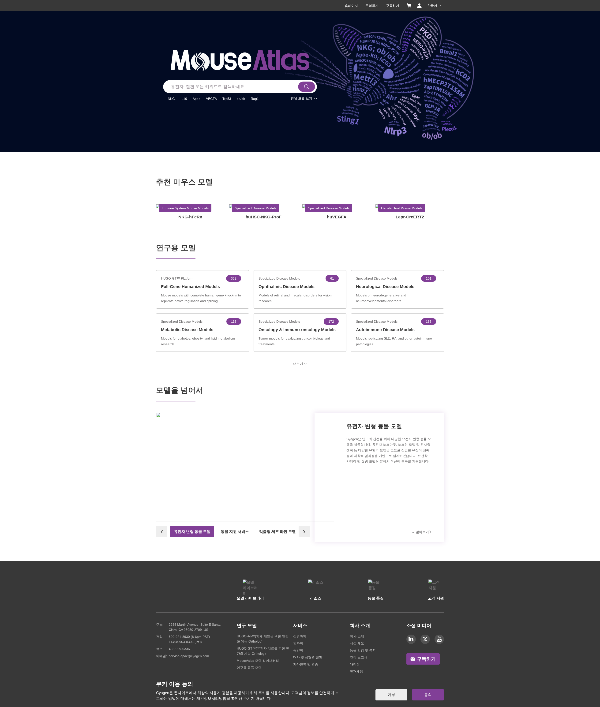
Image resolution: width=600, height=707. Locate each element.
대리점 (355, 664)
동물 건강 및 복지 (363, 650)
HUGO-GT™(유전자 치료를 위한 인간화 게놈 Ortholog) (263, 651)
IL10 (183, 99)
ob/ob (241, 99)
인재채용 (356, 671)
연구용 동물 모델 (249, 668)
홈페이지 (351, 5)
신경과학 (299, 636)
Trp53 (226, 99)
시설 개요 (357, 643)
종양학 (298, 650)
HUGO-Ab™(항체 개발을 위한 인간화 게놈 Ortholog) (263, 638)
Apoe (196, 99)
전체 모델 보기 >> (304, 98)
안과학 (298, 643)
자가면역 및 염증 (305, 664)
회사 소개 (357, 636)
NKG (171, 99)
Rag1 (255, 99)
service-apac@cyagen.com (189, 656)
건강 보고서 (358, 657)
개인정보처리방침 (211, 698)
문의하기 (372, 5)
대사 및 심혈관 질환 (307, 657)
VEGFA (211, 99)
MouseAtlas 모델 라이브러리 (258, 660)
